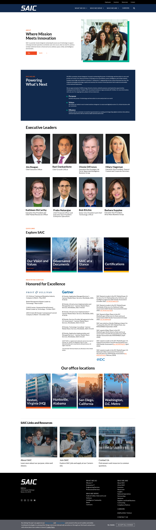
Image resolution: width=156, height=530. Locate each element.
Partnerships (121, 496)
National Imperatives (124, 494)
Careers (125, 8)
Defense (89, 498)
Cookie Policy (50, 527)
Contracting (121, 503)
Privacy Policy (60, 523)
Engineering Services (93, 487)
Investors (116, 2)
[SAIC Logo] (29, 8)
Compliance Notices (123, 505)
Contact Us (122, 517)
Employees (108, 2)
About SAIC (121, 483)
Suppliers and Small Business (126, 500)
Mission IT (89, 483)
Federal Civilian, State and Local (96, 496)
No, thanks (111, 525)
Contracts (89, 504)
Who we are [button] (112, 8)
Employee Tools (124, 513)
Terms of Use (49, 523)
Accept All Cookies (125, 525)
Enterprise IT (90, 485)
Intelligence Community (93, 500)
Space (88, 502)
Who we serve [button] (96, 8)
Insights (120, 492)
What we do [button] (80, 8)
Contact (133, 2)
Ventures (120, 498)
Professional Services (93, 489)
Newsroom (125, 2)
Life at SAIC (121, 485)
